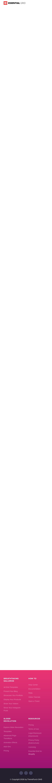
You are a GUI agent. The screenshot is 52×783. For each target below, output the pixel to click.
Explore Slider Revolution (13, 727)
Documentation (34, 689)
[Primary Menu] (47, 3)
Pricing (6, 750)
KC (43, 39)
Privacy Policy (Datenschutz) (33, 741)
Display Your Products (12, 699)
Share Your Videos (11, 703)
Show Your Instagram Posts (12, 709)
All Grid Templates (11, 687)
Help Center (33, 684)
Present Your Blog (11, 691)
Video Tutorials (34, 697)
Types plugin (12, 126)
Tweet (11, 482)
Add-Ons (7, 746)
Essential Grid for (35, 752)
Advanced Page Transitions (10, 737)
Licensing (32, 747)
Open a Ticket (33, 701)
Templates (8, 731)
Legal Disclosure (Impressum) (34, 734)
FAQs (30, 693)
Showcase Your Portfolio (13, 695)
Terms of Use (33, 729)
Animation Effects (10, 742)
